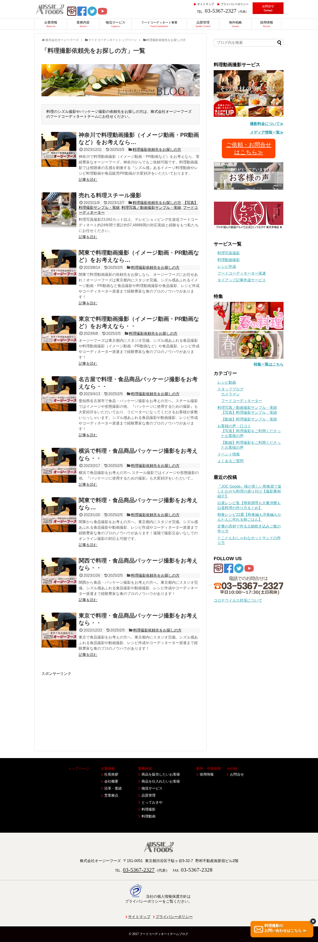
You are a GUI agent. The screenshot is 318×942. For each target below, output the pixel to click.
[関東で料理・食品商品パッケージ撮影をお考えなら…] (58, 514)
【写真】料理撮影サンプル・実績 (249, 412)
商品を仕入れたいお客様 (161, 781)
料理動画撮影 (228, 260)
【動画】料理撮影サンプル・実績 (249, 419)
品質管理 (149, 795)
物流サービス (152, 788)
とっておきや (152, 802)
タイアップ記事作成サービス (241, 280)
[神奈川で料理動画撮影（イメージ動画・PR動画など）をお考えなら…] (58, 149)
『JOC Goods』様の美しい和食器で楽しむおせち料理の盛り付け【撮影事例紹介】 (249, 491)
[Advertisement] (120, 709)
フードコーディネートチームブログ (164, 934)
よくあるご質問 (230, 461)
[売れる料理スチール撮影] (58, 209)
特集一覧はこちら (269, 364)
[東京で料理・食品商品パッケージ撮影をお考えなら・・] (58, 630)
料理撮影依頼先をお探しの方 (157, 150)
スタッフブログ (230, 389)
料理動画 (149, 816)
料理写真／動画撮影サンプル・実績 (151, 208)
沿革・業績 (113, 788)
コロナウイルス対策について (238, 600)
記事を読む (88, 180)
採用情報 (207, 774)
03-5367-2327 (221, 11)
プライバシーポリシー (235, 4)
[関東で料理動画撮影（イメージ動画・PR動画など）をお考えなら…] (58, 267)
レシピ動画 (226, 382)
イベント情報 (228, 454)
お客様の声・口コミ (234, 426)
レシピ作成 (226, 267)
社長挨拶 (111, 774)
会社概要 (111, 781)
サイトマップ (205, 4)
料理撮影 (149, 809)
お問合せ (237, 774)
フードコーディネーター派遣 (241, 273)
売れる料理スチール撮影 (110, 195)
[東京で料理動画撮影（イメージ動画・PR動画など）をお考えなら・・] (58, 333)
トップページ (78, 768)
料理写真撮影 (228, 253)
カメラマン (230, 394)
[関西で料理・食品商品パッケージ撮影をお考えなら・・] (58, 575)
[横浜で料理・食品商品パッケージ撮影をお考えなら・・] (58, 465)
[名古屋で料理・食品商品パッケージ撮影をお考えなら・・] (58, 393)
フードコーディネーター (241, 401)
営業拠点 (111, 795)
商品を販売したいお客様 (161, 774)
